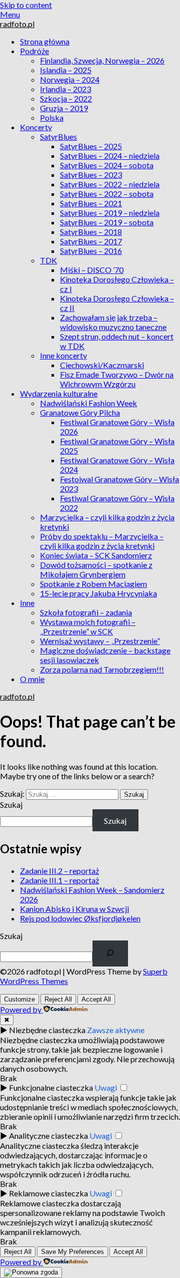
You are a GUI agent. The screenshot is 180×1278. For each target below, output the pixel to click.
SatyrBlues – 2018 (91, 231)
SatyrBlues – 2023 (91, 174)
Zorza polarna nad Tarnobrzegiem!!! (102, 669)
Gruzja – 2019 (64, 108)
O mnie (32, 679)
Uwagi (105, 1087)
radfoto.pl (17, 24)
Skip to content (26, 5)
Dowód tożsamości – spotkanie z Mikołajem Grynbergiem (96, 569)
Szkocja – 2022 (66, 98)
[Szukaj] (110, 953)
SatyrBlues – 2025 (91, 146)
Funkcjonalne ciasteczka (51, 1087)
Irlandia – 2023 (65, 89)
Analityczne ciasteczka (48, 1135)
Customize (19, 999)
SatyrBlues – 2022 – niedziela (110, 184)
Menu (10, 14)
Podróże (34, 51)
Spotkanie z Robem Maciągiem (93, 583)
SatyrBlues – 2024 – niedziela (110, 155)
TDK (48, 260)
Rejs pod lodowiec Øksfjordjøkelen (80, 918)
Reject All (58, 999)
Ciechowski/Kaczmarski (102, 365)
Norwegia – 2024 (70, 79)
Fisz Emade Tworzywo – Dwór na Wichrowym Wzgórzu (117, 379)
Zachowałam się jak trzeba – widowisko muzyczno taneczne (113, 322)
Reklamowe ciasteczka (48, 1193)
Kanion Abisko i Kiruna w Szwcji (74, 908)
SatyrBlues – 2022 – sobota (107, 193)
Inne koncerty (63, 355)
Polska (52, 117)
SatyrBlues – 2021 (91, 203)
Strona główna (45, 41)
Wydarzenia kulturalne (59, 393)
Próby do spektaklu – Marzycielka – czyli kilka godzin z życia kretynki (102, 540)
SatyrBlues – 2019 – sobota (107, 222)
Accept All (96, 999)
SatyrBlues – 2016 (91, 250)
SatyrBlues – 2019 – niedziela (110, 212)
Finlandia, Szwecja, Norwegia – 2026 (102, 60)
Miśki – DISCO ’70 (92, 269)
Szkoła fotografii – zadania (86, 612)
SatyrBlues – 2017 (91, 241)
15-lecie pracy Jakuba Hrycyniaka (98, 593)
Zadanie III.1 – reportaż (59, 880)
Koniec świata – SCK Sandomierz (96, 555)
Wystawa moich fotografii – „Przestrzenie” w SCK (88, 626)
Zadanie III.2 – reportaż (59, 870)
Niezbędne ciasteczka (47, 1030)
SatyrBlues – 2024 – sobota (107, 165)
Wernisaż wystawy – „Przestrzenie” (100, 641)
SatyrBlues (58, 136)
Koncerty (36, 127)
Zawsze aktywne (115, 1030)
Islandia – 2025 (66, 70)
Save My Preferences (72, 1251)
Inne (27, 602)
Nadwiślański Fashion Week (88, 403)
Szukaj (11, 804)
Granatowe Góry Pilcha (80, 412)
